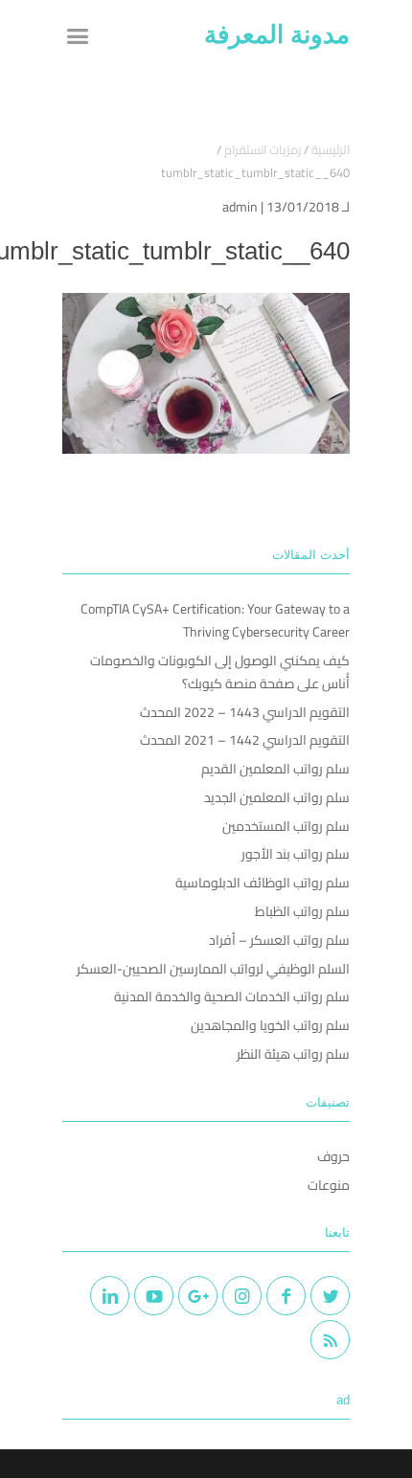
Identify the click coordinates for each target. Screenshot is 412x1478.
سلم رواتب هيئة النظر (293, 1053)
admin (240, 206)
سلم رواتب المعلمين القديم (275, 768)
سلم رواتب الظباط (302, 911)
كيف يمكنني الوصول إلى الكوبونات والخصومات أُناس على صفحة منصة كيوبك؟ (220, 672)
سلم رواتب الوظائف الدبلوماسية (262, 882)
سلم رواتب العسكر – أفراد (279, 940)
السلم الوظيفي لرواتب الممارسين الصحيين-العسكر (213, 968)
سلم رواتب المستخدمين (286, 826)
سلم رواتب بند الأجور (295, 853)
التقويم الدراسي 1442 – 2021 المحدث (245, 740)
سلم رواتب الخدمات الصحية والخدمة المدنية (232, 996)
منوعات (329, 1185)
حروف (333, 1156)
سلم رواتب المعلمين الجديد (277, 797)
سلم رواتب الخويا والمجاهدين (270, 1025)
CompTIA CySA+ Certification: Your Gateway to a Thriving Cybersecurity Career (215, 620)
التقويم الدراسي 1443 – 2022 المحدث (245, 712)
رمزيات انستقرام (262, 149)
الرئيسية (330, 149)
